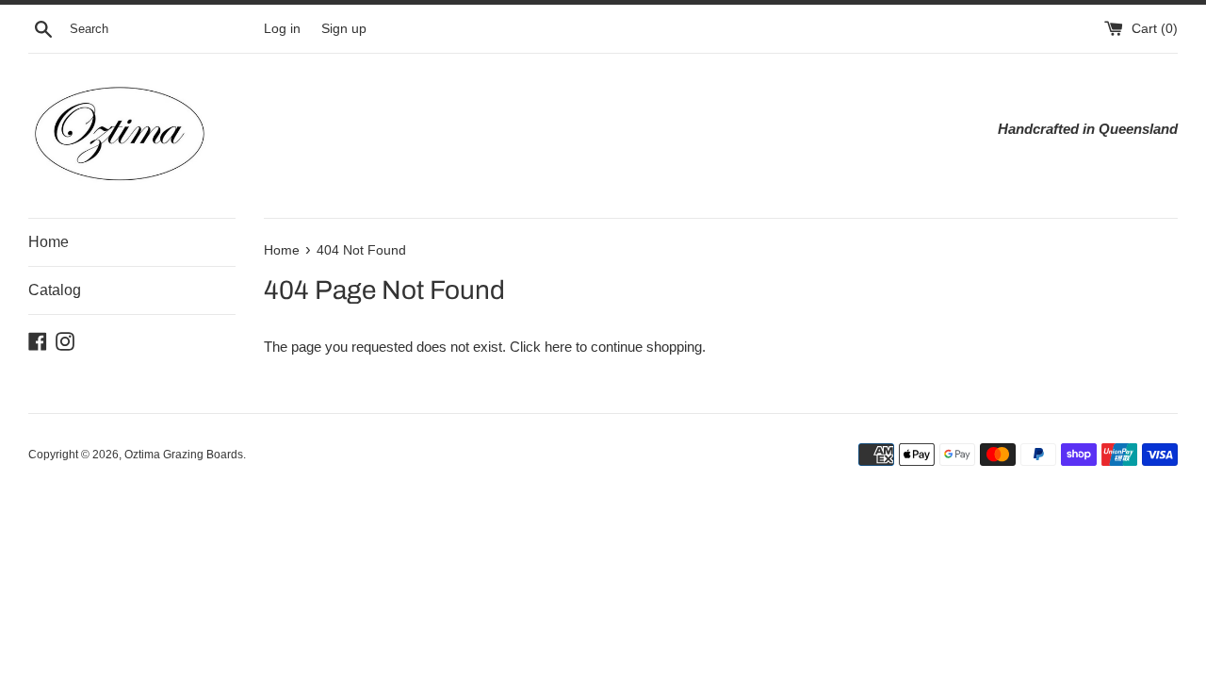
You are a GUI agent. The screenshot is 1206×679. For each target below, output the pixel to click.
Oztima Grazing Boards (183, 454)
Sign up (344, 29)
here (558, 347)
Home (48, 242)
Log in (282, 29)
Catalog (54, 290)
